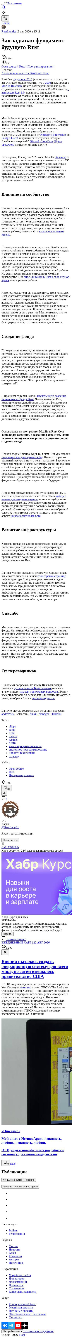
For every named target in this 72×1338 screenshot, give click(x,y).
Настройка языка (12, 1331)
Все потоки (14, 3)
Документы (16, 1285)
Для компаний (18, 1281)
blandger (44, 713)
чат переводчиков (43, 698)
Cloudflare (46, 141)
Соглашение (16, 1288)
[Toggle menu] (2, 4)
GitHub (14, 847)
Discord (34, 141)
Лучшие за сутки (12, 1179)
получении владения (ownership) (21, 457)
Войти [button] (5, 23)
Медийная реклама (21, 1307)
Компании (15, 1256)
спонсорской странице (51, 576)
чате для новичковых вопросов (38, 691)
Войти (13, 1230)
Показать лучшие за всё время (20, 1186)
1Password (7, 144)
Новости (14, 1249)
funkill (33, 713)
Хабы (12, 1252)
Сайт (4, 847)
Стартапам (15, 1317)
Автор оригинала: (25, 73)
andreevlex (7, 713)
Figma (58, 141)
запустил (25, 987)
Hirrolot (56, 713)
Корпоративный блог (22, 1304)
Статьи (13, 1246)
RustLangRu (8, 31)
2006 (48, 82)
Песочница (16, 1262)
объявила (60, 157)
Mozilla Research (11, 85)
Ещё (13, 1163)
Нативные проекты (21, 1310)
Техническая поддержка (38, 1331)
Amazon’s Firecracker (53, 134)
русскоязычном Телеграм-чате (33, 688)
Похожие (29, 1179)
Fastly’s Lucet (9, 138)
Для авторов (16, 1278)
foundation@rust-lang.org (26, 515)
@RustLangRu (10, 827)
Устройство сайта (20, 1275)
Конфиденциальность (22, 1291)
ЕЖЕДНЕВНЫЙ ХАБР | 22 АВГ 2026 (25, 942)
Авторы (14, 1259)
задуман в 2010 (22, 79)
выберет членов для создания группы (33, 497)
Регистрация (17, 1233)
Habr (21, 1334)
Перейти (7, 933)
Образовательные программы (27, 1314)
